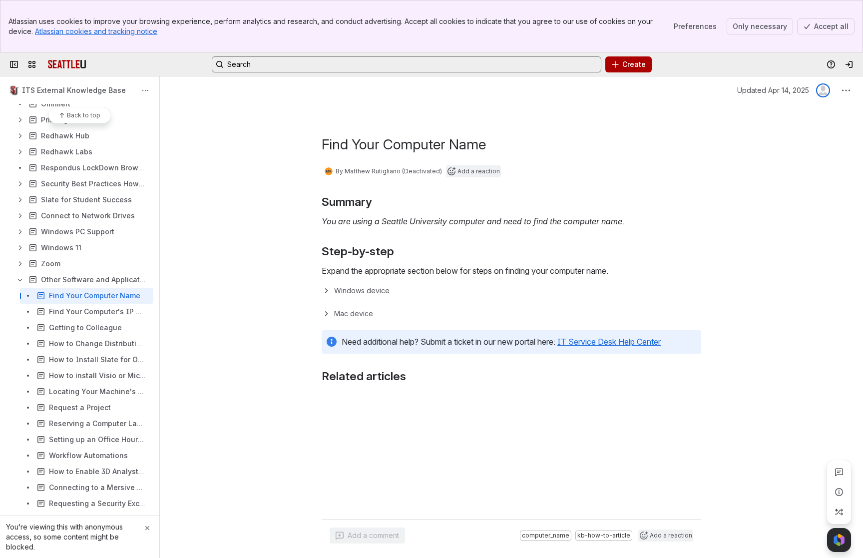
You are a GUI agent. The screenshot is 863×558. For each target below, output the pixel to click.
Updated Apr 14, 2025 (773, 90)
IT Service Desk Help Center (609, 342)
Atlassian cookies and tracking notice (96, 31)
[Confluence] (67, 64)
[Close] (147, 528)
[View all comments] (839, 472)
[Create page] (839, 512)
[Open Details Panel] (839, 492)
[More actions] (145, 90)
